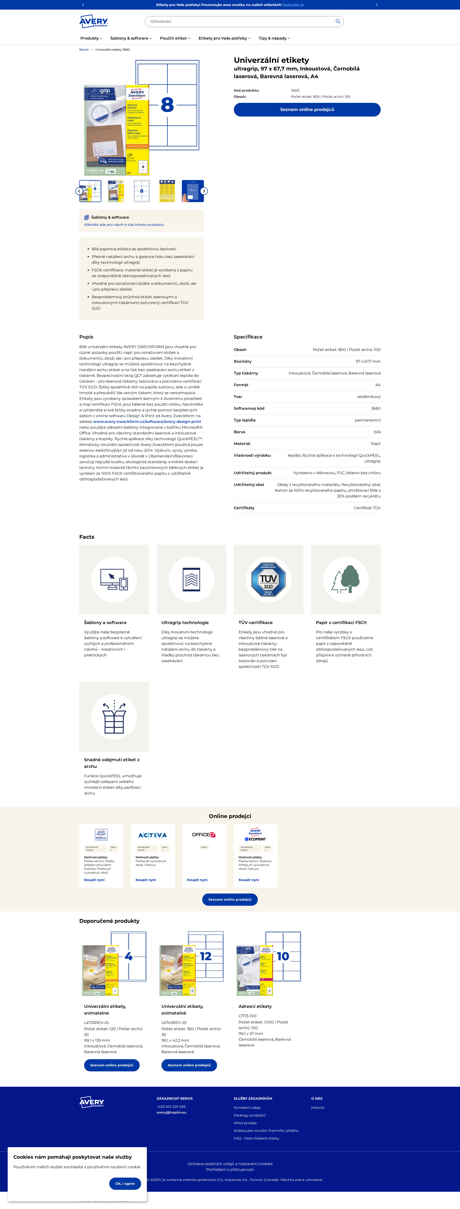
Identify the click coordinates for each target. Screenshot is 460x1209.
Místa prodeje (245, 1123)
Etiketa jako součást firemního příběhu (266, 1130)
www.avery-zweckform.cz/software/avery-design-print (147, 421)
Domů (84, 49)
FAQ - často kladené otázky (256, 1138)
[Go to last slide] (79, 191)
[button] (90, 191)
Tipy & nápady (273, 38)
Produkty (89, 38)
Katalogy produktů (249, 1115)
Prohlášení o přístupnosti (230, 1169)
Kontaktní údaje (247, 1107)
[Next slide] (204, 191)
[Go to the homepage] (93, 22)
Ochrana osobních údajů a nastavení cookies (230, 1164)
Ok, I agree (125, 1183)
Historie (317, 1107)
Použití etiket (173, 38)
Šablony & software (129, 38)
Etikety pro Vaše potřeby (223, 38)
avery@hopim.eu (171, 1112)
